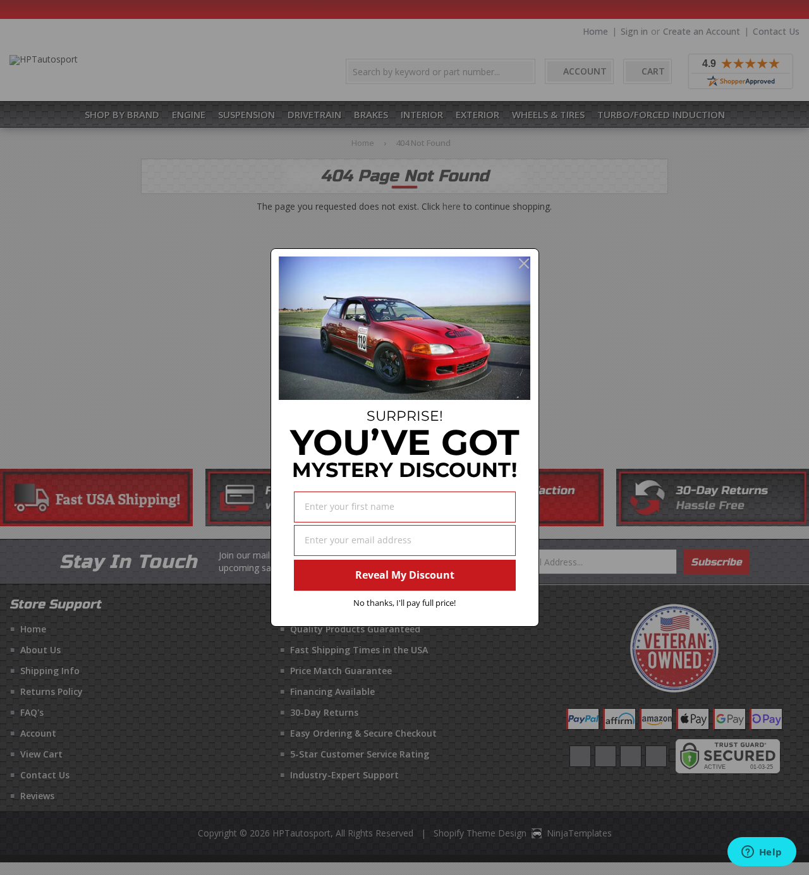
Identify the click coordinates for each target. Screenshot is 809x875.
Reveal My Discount (404, 575)
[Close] (524, 263)
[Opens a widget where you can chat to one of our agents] (761, 853)
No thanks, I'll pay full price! (404, 602)
